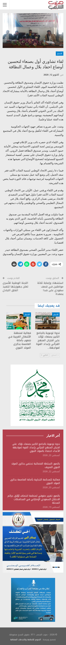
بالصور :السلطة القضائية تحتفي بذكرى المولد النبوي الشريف (35, 465)
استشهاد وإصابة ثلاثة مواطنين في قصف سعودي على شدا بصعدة (50, 288)
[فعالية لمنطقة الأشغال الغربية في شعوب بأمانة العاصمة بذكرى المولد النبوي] (18, 321)
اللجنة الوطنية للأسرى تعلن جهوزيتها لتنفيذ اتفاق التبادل (15, 286)
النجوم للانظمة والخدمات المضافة (25, 639)
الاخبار (59, 53)
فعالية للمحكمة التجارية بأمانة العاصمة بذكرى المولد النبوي (35, 481)
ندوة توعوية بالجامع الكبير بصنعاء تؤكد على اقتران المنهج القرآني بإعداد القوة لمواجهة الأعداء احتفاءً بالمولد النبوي (36, 447)
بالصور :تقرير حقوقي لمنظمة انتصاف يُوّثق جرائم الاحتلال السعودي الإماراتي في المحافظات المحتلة (34, 499)
